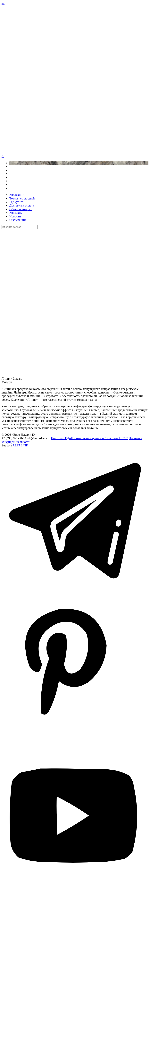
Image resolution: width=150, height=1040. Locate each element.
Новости (15, 216)
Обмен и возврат (20, 209)
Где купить (16, 202)
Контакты (15, 212)
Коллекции (16, 194)
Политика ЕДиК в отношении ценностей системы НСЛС (89, 438)
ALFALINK (20, 445)
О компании (17, 220)
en (3, 3)
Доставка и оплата (21, 205)
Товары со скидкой (22, 198)
